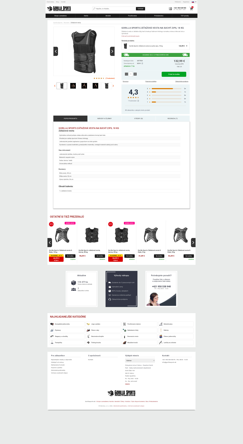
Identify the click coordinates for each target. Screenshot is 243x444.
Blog (57, 2)
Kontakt (63, 2)
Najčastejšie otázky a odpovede (61, 359)
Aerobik (66, 22)
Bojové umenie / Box (141, 401)
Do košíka (70, 256)
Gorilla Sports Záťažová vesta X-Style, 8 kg (179, 251)
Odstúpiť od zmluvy (57, 362)
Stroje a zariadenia (102, 401)
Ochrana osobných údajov (59, 373)
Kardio (111, 401)
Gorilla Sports (57, 22)
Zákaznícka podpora (181, 81)
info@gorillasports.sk (169, 362)
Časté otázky (50, 2)
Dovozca (125, 81)
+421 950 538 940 (161, 286)
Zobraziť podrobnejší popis (130, 36)
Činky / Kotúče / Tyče (127, 401)
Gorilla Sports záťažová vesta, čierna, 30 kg (89, 251)
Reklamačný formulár (58, 365)
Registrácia (186, 2)
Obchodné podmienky (58, 370)
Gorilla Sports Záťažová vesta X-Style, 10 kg (60, 251)
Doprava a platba (151, 81)
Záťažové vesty (76, 22)
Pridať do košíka (174, 74)
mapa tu (127, 384)
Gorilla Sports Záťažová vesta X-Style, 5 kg (149, 251)
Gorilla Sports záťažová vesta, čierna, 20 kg (119, 251)
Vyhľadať (140, 9)
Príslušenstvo (153, 401)
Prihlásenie (178, 2)
